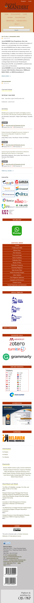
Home (6, 14)
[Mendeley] (17, 339)
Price (28, 471)
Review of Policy (17, 262)
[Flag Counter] (17, 380)
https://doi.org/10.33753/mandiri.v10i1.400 (15, 125)
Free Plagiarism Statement (17, 277)
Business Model (7, 467)
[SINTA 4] (21, 196)
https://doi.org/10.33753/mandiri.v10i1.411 (15, 145)
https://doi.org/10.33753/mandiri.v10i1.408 (15, 164)
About (16, 24)
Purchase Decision (20, 473)
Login (30, 1)
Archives (10, 17)
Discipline (5, 469)
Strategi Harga (17, 475)
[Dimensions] (8, 196)
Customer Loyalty (15, 467)
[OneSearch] (8, 208)
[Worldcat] (8, 202)
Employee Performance (14, 469)
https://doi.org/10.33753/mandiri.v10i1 (14, 98)
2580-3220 (9, 563)
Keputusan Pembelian (25, 469)
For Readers (5, 452)
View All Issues (7, 170)
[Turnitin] (17, 349)
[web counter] (7, 544)
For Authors (5, 454)
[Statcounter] (17, 394)
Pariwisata (17, 471)
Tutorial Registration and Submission (17, 285)
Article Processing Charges (17, 272)
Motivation (12, 471)
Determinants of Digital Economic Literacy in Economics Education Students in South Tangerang (15, 134)
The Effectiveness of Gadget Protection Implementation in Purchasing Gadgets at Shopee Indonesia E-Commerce (16, 509)
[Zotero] (17, 343)
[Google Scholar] (8, 184)
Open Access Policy (17, 270)
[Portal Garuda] (21, 184)
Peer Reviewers (17, 252)
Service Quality (10, 475)
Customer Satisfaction (25, 467)
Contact (17, 245)
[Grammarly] (17, 357)
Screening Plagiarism (17, 267)
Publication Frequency (17, 265)
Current (25, 14)
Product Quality (6, 473)
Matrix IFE (6, 471)
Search (16, 30)
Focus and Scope (20, 17)
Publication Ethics (22, 20)
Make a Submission (10, 327)
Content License (17, 282)
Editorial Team (10, 20)
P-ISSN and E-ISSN (17, 247)
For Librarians (5, 457)
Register (23, 1)
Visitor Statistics (17, 275)
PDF (5, 122)
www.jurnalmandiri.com (12, 558)
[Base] (8, 190)
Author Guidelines (17, 257)
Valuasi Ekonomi (19, 476)
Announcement (6, 81)
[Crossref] (21, 190)
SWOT (23, 475)
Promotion (13, 473)
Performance (24, 471)
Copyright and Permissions (17, 280)
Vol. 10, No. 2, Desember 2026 (11, 36)
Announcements (15, 14)
